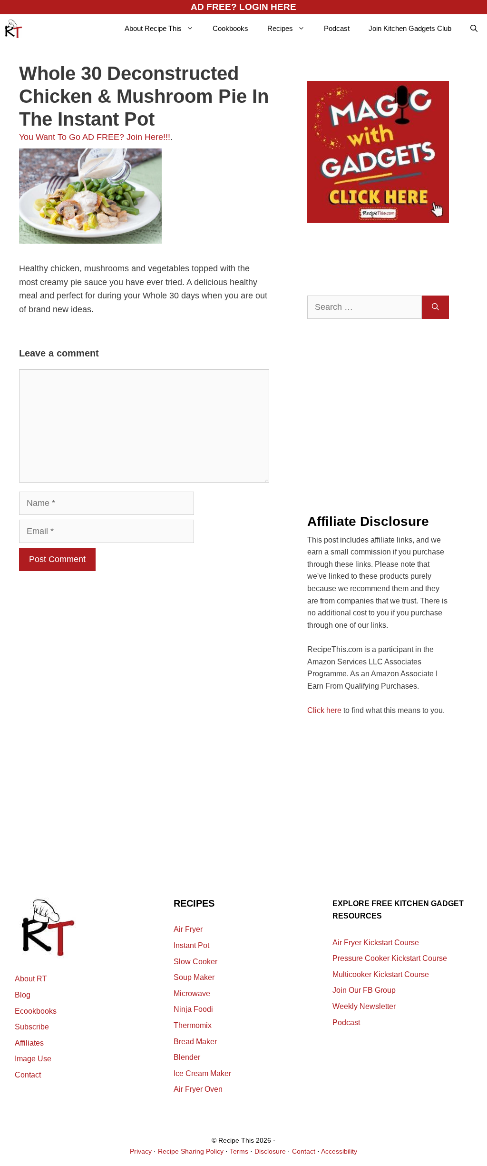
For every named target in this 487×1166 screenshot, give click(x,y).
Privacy (141, 1151)
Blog (22, 995)
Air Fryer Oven (198, 1089)
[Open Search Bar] (474, 28)
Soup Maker (194, 977)
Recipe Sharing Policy (191, 1151)
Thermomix (193, 1025)
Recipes (280, 28)
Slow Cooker (195, 962)
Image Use (33, 1059)
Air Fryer (188, 929)
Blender (187, 1057)
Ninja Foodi (193, 1009)
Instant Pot (191, 945)
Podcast (337, 28)
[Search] (435, 307)
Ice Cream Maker (202, 1073)
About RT (31, 979)
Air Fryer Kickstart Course (375, 943)
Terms (239, 1151)
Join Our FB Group (364, 990)
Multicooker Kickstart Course (380, 974)
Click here (324, 710)
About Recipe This (153, 28)
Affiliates (29, 1043)
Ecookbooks (36, 1011)
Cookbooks (230, 28)
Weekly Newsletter (364, 1006)
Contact (28, 1075)
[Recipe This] (13, 28)
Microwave (192, 993)
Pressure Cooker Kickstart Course (389, 958)
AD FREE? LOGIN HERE (243, 7)
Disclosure (270, 1151)
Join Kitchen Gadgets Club (410, 28)
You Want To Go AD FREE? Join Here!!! (94, 137)
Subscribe (32, 1027)
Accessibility (339, 1151)
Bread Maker (195, 1042)
